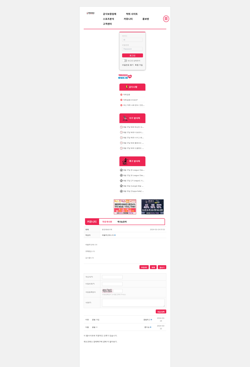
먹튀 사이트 (132, 14)
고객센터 (107, 23)
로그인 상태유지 (134, 61)
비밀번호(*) (90, 284)
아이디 (124, 36)
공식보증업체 (109, 14)
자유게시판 (107, 221)
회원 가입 (139, 65)
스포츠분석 (108, 18)
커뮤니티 (128, 18)
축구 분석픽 (134, 161)
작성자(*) (89, 277)
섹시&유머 (122, 221)
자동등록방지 (91, 292)
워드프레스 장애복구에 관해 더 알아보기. (100, 341)
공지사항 (133, 87)
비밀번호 (125, 45)
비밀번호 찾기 (128, 65)
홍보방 (145, 18)
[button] (108, 235)
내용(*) (88, 302)
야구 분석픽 (134, 118)
